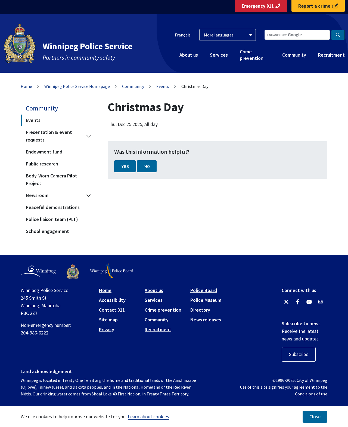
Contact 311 (112, 310)
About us (188, 55)
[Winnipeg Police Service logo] (72, 271)
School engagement (47, 231)
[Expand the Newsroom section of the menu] (88, 195)
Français (183, 35)
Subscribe (298, 354)
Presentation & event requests (49, 136)
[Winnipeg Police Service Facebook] (297, 302)
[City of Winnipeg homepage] (38, 271)
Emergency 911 (258, 6)
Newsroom (37, 195)
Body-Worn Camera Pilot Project (51, 179)
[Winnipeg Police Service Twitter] (286, 302)
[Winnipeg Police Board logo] (111, 271)
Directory (200, 310)
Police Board (203, 290)
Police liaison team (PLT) (52, 219)
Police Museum (205, 300)
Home (26, 86)
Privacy (106, 329)
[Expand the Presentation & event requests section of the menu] (88, 136)
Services (219, 55)
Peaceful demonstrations (53, 207)
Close (315, 417)
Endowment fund (44, 152)
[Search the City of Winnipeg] (338, 35)
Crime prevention (251, 54)
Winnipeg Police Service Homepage (77, 86)
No (147, 166)
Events (162, 86)
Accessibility (112, 300)
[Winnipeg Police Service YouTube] (309, 302)
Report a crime (314, 6)
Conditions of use (311, 394)
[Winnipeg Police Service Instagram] (320, 302)
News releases (205, 320)
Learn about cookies (148, 416)
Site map (108, 320)
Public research (42, 164)
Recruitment (331, 55)
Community (294, 55)
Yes (125, 166)
